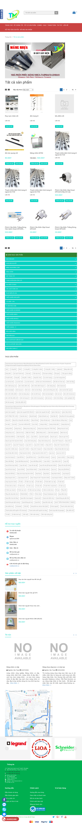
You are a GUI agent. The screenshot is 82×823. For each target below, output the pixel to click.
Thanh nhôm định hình (67, 506)
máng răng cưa (10, 432)
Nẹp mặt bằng (9, 461)
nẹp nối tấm (21, 469)
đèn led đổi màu (36, 394)
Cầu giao (57, 373)
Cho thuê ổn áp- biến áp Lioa (14, 339)
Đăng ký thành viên (36, 804)
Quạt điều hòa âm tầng (12, 498)
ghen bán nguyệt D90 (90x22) (25, 412)
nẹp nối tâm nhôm (32, 469)
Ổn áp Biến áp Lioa (11, 293)
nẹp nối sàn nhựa (10, 469)
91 (73, 89)
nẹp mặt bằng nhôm (36, 461)
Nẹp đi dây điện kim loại (61, 449)
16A (7, 369)
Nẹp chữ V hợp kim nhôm (61, 445)
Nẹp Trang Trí (10, 276)
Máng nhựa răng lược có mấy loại (53, 667)
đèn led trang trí (24, 398)
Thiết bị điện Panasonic (13, 322)
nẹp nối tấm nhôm (44, 469)
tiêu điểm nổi (59, 116)
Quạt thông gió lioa (27, 502)
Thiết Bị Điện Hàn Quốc (13, 297)
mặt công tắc (20, 436)
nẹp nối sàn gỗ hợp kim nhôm (48, 465)
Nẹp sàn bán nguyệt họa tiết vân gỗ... (30, 579)
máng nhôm (9, 428)
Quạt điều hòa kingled (27, 498)
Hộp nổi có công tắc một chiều (20, 420)
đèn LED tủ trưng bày (37, 398)
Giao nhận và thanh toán (38, 795)
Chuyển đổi (9, 377)
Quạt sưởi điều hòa (48, 498)
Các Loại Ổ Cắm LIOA (12, 288)
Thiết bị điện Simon (11, 314)
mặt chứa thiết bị (10, 436)
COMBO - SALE (41, 25)
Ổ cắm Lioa (30, 486)
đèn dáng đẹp (51, 386)
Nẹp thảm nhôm (56, 473)
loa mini (14, 424)
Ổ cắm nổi (38, 486)
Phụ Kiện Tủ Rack (11, 284)
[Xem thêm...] (14, 683)
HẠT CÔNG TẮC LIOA (12, 416)
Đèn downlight (10, 390)
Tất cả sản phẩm (30, 25)
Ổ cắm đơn (21, 486)
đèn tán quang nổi (11, 153)
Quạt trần (37, 502)
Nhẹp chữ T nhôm (69, 477)
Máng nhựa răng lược (13, 267)
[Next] (75, 89)
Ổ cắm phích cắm (11, 305)
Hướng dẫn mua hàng (37, 792)
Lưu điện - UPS (10, 301)
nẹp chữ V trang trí (58, 441)
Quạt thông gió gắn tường (13, 502)
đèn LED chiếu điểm (11, 394)
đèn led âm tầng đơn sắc (50, 390)
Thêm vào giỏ (9, 163)
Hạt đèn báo (23, 416)
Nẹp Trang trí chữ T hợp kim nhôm (40, 477)
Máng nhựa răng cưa (29, 428)
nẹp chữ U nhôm (39, 445)
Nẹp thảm (46, 473)
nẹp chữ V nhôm (24, 449)
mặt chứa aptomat (53, 432)
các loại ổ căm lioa (18, 373)
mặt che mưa (20, 432)
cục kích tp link (10, 381)
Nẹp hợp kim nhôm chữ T (40, 453)
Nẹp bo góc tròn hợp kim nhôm (14, 441)
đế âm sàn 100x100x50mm (43, 381)
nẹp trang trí (66, 473)
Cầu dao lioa (36, 373)
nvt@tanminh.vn (14, 566)
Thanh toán (52, 25)
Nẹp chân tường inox (44, 441)
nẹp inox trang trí (10, 457)
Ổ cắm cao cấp (29, 481)
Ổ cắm (21, 481)
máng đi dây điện (54, 424)
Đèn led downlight (48, 394)
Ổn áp (57, 490)
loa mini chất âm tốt (24, 424)
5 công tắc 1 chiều (50, 369)
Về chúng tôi (18, 25)
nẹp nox (54, 469)
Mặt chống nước (41, 432)
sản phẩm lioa (9, 506)
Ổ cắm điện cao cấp (50, 481)
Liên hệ (65, 25)
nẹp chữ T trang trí (19, 445)
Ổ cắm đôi (61, 481)
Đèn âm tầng (70, 381)
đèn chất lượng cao (11, 386)
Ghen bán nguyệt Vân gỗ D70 (27, 593)
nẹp (28, 436)
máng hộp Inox (65, 424)
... (69, 89)
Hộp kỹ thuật (33, 416)
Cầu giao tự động (67, 373)
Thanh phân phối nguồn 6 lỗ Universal (16, 510)
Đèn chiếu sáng (11, 331)
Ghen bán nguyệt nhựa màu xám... (29, 606)
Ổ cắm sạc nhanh (10, 490)
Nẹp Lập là (70, 457)
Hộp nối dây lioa (45, 420)
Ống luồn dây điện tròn (12, 494)
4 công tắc (27, 369)
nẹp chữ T (8, 445)
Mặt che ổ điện (30, 432)
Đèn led (27, 390)
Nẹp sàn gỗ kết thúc (64, 469)
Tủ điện (8, 514)
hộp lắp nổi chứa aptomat (67, 416)
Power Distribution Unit (50, 494)
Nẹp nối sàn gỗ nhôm (64, 465)
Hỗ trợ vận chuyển (12, 29)
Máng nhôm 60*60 (36, 153)
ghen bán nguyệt (10, 412)
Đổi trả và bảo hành (36, 798)
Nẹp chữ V (49, 445)
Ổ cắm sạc (62, 486)
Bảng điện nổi (68, 369)
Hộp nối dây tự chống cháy (59, 420)
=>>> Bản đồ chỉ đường (12, 771)
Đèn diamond (61, 386)
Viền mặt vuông (34, 514)
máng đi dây (43, 424)
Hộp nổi (8, 420)
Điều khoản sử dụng (11, 792)
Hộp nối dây (35, 420)
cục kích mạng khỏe (59, 377)
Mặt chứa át (64, 432)
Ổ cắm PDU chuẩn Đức (50, 486)
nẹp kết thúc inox (31, 457)
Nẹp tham (38, 473)
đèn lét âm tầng (58, 398)
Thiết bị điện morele (12, 318)
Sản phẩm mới (10, 259)
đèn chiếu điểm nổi (24, 386)
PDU (31, 494)
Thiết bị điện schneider (13, 310)
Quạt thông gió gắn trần (62, 498)
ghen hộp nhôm (66, 412)
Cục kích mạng (48, 377)
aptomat (59, 369)
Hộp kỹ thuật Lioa (43, 416)
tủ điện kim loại (16, 514)
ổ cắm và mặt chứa (48, 490)
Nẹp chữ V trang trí (36, 449)
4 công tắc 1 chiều (37, 369)
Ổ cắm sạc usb (22, 490)
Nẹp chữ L (68, 441)
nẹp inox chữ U (61, 453)
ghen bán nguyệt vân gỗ (43, 412)
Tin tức (59, 25)
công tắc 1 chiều (26, 377)
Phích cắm (38, 494)
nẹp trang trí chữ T (23, 477)
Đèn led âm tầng (36, 390)
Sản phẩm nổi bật (13, 573)
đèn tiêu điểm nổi (21, 402)
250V (20, 369)
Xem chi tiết (9, 126)
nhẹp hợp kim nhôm (11, 481)
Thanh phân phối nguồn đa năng (38, 510)
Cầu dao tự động (47, 373)
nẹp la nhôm (61, 457)
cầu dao (28, 373)
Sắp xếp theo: (18, 89)
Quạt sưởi (38, 498)
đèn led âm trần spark (66, 390)
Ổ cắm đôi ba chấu (11, 486)
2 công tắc (13, 369)
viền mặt (25, 514)
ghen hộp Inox (56, 412)
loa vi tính (35, 424)
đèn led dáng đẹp (24, 394)
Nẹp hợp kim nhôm (25, 453)
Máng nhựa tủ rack (63, 428)
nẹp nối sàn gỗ (33, 465)
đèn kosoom (19, 390)
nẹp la (53, 457)
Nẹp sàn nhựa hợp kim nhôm (25, 473)
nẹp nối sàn (23, 465)
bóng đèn (8, 373)
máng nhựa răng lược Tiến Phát (46, 428)
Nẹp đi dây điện (48, 449)
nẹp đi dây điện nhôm (11, 453)
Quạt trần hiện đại (47, 502)
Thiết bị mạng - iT (11, 327)
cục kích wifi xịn (29, 381)
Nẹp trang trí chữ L (11, 477)
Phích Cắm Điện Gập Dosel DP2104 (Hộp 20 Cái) (65, 191)
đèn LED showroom (69, 394)
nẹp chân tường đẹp (30, 441)
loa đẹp (8, 424)
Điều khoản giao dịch (11, 795)
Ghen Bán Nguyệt (11, 263)
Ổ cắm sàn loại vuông (34, 490)
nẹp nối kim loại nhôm (12, 465)
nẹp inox (51, 453)
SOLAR (26, 506)
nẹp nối (66, 461)
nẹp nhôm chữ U (56, 461)
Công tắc (16, 377)
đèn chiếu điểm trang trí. (38, 386)
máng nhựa (18, 428)
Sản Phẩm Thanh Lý (11, 348)
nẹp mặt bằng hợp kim (22, 461)
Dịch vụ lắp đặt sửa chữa (13, 344)
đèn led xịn (49, 398)
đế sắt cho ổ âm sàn (59, 381)
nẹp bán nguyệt (44, 436)
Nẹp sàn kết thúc (10, 473)
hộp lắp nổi (54, 416)
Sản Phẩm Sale (10, 335)
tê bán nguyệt (54, 506)
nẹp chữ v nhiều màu (11, 449)
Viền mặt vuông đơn (46, 514)
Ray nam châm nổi (11, 116)
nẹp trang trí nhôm (57, 477)
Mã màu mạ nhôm (26, 29)
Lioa (70, 420)
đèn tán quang (10, 402)
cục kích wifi (19, 381)
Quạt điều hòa (62, 494)
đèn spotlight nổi (69, 398)
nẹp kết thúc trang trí (43, 457)
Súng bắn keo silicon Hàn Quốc (39, 506)
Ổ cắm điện (39, 481)
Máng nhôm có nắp (12, 667)
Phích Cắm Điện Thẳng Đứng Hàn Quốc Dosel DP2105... (15, 228)
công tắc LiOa (37, 377)
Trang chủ (9, 25)
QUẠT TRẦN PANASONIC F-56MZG (65, 502)
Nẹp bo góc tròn (64, 436)
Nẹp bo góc (54, 436)
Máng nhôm (9, 271)
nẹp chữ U (29, 445)
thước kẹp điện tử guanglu (57, 510)
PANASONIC (24, 494)
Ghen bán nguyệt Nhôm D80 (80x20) (30, 618)
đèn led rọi (58, 394)
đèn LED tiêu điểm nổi (12, 398)
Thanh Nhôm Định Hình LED (14, 280)
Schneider (19, 506)
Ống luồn (64, 490)
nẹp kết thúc (20, 457)
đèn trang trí (34, 116)
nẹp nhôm (34, 436)
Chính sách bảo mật (36, 801)
